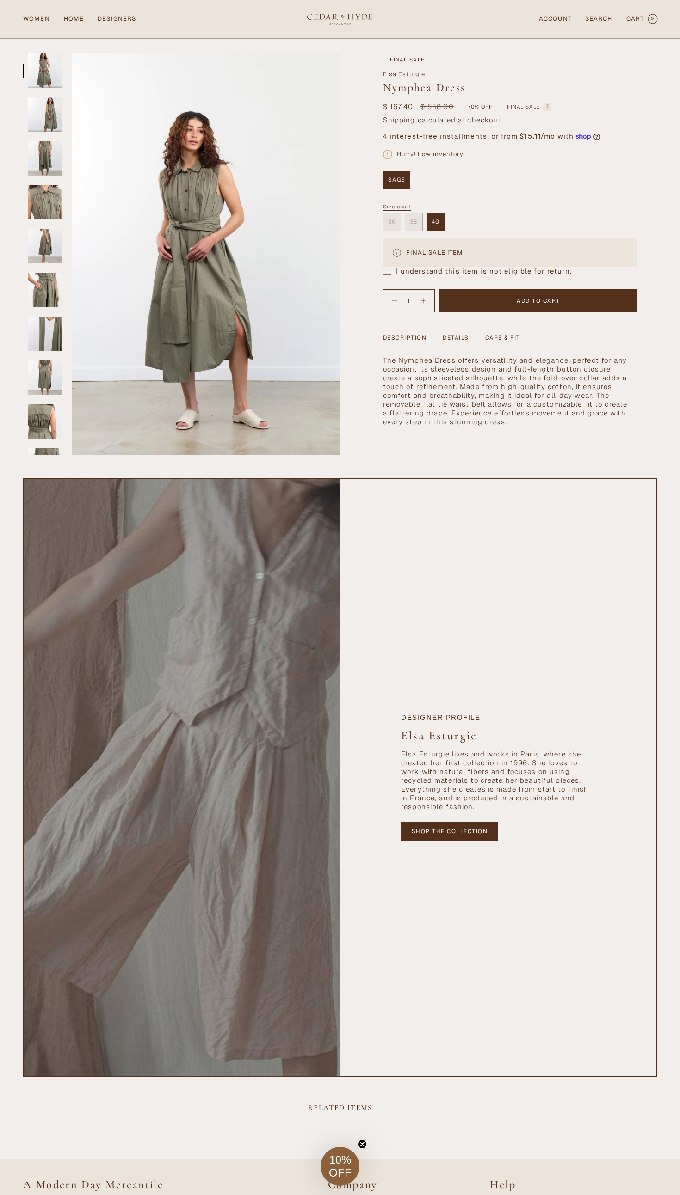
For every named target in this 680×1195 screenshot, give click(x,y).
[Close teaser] (362, 1144)
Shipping (399, 120)
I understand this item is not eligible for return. (484, 271)
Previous (71, 254)
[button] (36, 19)
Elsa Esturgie (404, 74)
